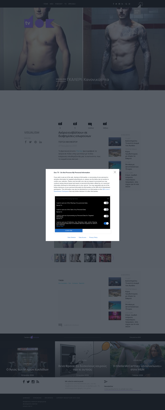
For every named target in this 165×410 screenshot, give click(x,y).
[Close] (115, 173)
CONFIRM (68, 230)
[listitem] (82, 199)
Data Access (82, 237)
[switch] (106, 203)
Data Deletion (72, 237)
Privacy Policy (93, 237)
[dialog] (82, 205)
